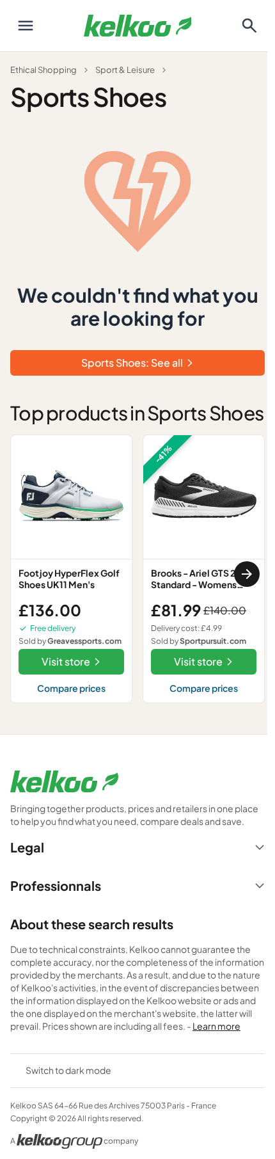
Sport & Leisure (125, 70)
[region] (137, 574)
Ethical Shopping (43, 70)
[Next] (247, 574)
